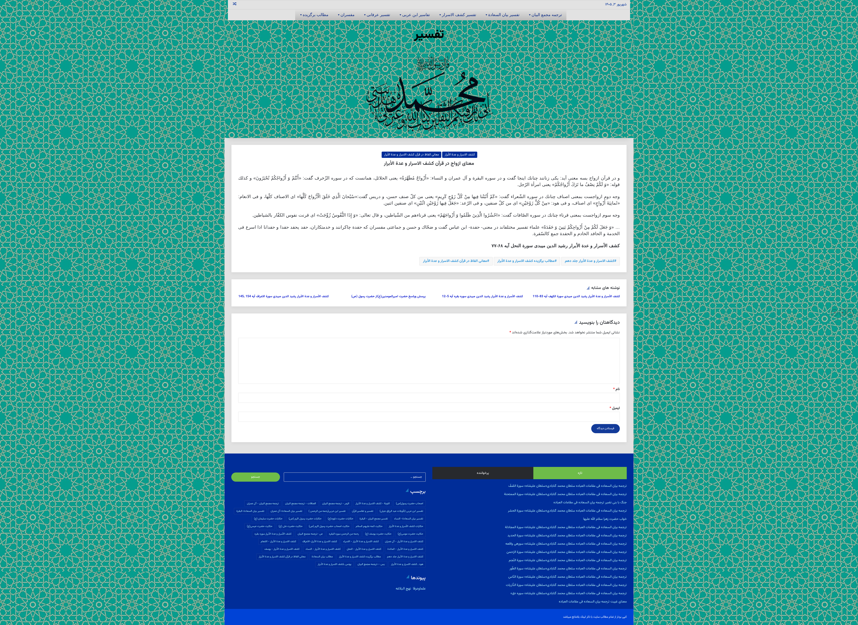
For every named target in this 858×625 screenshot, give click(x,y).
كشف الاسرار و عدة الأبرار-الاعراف (319, 541)
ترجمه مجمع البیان (547, 15)
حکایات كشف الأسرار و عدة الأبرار (406, 526)
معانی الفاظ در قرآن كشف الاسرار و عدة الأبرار (411, 154)
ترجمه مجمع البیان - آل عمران (263, 504)
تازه (580, 473)
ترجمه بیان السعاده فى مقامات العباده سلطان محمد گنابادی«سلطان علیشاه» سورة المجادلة (566, 527)
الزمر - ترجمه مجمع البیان (335, 504)
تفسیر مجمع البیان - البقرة (374, 519)
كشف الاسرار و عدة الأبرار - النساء (323, 549)
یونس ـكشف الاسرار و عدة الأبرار (334, 564)
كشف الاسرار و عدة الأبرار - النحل (364, 549)
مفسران (348, 15)
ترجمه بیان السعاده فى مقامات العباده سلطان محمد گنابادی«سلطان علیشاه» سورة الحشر (567, 510)
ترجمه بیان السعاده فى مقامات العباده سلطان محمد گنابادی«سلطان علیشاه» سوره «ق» (569, 593)
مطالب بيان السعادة (322, 557)
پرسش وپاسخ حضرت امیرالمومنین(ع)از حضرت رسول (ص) (388, 296)
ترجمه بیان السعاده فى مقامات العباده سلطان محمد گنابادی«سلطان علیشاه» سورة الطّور (568, 568)
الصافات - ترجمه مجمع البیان (300, 504)
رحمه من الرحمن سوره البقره (344, 534)
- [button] (850, 312)
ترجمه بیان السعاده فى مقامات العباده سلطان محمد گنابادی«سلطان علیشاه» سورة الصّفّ (567, 486)
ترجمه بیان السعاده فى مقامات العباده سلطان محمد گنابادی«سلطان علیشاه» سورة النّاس (567, 576)
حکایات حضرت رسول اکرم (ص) (305, 519)
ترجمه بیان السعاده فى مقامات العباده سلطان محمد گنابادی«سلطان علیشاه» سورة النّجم (568, 560)
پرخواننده (483, 473)
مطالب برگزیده (315, 15)
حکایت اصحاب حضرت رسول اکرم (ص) (329, 526)
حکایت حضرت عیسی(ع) (259, 526)
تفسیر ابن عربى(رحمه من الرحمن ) (327, 511)
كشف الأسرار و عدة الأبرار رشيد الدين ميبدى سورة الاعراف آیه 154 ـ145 (283, 296)
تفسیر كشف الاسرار (459, 15)
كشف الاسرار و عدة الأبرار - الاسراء (361, 541)
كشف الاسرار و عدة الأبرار (460, 154)
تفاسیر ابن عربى (416, 15)
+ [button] (842, 312)
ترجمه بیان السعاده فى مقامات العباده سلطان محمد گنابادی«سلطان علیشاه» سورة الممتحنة (565, 494)
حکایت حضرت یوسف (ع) (378, 534)
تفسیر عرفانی (378, 15)
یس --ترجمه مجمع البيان (371, 564)
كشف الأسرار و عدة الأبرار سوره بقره (272, 534)
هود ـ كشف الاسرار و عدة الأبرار (407, 564)
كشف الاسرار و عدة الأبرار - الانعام (278, 541)
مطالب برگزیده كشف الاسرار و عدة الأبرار (526, 261)
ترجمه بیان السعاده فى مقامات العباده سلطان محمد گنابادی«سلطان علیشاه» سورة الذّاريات (566, 585)
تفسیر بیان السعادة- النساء (408, 519)
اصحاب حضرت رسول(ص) (409, 504)
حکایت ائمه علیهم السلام (369, 526)
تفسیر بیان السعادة (503, 15)
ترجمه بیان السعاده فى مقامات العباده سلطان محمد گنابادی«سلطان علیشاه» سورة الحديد (567, 535)
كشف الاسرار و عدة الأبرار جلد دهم (589, 261)
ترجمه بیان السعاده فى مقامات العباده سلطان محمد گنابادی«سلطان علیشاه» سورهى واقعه (566, 543)
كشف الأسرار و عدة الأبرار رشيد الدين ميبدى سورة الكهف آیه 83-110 (576, 296)
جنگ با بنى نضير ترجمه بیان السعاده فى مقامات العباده (590, 502)
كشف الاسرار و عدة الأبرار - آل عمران (404, 541)
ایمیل (615, 408)
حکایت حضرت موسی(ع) (410, 534)
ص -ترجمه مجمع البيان (310, 534)
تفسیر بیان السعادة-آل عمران (286, 511)
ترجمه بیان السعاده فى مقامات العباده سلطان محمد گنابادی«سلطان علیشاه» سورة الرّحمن (567, 552)
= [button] (834, 312)
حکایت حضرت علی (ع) (291, 526)
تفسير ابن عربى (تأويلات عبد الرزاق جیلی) (401, 511)
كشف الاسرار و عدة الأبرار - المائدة (405, 549)
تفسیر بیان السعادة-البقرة (250, 511)
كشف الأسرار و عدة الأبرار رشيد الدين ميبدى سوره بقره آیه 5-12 (482, 296)
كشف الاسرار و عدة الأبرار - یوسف (281, 549)
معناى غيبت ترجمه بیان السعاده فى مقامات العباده (593, 601)
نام (616, 389)
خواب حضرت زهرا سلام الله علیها (605, 519)
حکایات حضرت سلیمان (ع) (268, 519)
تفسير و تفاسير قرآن (362, 511)
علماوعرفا (419, 589)
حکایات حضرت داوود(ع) (340, 519)
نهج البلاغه (403, 589)
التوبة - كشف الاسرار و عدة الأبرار (372, 504)
